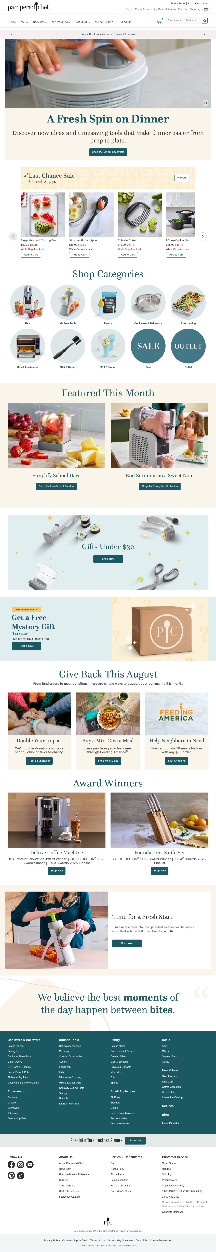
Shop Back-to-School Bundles (56, 486)
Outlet (165, 1061)
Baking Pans (15, 1051)
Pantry (115, 1040)
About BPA (142, 1240)
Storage (63, 1093)
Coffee (114, 1107)
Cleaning (64, 1051)
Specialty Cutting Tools (71, 1087)
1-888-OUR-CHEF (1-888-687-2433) (182, 1191)
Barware (12, 1097)
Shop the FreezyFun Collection (159, 486)
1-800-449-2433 (170, 1196)
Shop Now (108, 559)
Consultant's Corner (121, 1191)
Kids (61, 1072)
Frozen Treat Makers (122, 1113)
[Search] (205, 20)
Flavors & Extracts (121, 1066)
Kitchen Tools (69, 1040)
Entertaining (16, 1091)
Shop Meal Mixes (108, 760)
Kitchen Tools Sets (69, 1103)
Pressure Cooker (120, 1123)
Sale (164, 1045)
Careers (63, 1179)
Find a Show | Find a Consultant (189, 3)
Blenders (115, 1102)
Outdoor (12, 1102)
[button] (205, 103)
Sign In (129, 9)
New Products (170, 1076)
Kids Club (167, 1081)
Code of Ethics (67, 1185)
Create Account (143, 9)
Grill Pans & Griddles (19, 1066)
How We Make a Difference (74, 1174)
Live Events (125, 22)
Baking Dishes (16, 1045)
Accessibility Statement (120, 1240)
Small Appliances (123, 1091)
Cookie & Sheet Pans (19, 1056)
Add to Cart (31, 254)
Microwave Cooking (70, 1077)
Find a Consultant (120, 1185)
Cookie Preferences (161, 1240)
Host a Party (117, 1168)
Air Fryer (115, 1097)
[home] (108, 1222)
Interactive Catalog (172, 1097)
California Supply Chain (75, 1240)
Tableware (13, 1113)
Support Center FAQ (173, 1185)
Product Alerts (170, 1179)
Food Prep (65, 1066)
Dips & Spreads (119, 1061)
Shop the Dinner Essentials (108, 152)
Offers (165, 1051)
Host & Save (26, 646)
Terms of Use (97, 1240)
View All (181, 177)
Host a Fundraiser (39, 760)
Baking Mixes (118, 1045)
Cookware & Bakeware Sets (23, 1082)
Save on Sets (169, 1056)
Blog (165, 1114)
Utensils (63, 1098)
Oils (113, 1077)
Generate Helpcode (172, 1211)
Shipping (166, 1174)
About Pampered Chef (71, 1163)
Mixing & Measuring (70, 1082)
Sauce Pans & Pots (18, 1072)
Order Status (169, 1163)
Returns (166, 1168)
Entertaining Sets (17, 1118)
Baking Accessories (70, 1045)
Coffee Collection (171, 1086)
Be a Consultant (104, 22)
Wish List (182, 9)
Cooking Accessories (71, 1056)
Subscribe (135, 1140)
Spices (114, 1082)
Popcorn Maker (119, 1118)
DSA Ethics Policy (69, 1191)
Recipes (168, 1106)
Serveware (14, 1107)
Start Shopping (177, 760)
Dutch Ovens (15, 1061)
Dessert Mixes (119, 1056)
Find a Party (117, 1174)
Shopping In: (197, 9)
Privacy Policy (52, 1240)
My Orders (160, 9)
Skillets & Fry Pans (18, 1077)
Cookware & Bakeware (24, 1040)
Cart (113, 1163)
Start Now (127, 943)
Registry (172, 9)
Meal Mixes (117, 1072)
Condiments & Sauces (123, 1051)
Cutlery (63, 1061)
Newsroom (65, 1168)
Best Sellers (168, 1092)
